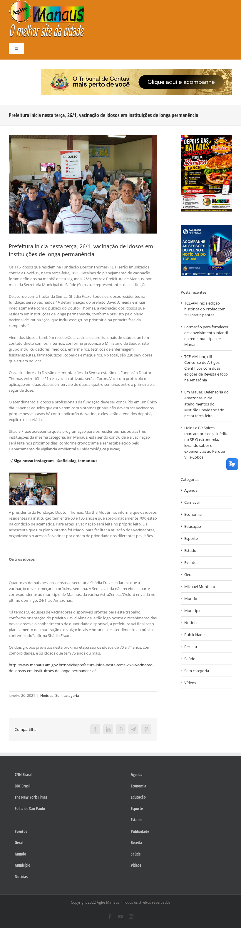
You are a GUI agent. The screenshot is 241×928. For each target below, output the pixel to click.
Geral (188, 574)
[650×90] (136, 70)
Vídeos (190, 682)
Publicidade (194, 634)
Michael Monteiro (199, 586)
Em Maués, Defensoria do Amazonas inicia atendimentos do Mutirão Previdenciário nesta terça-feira (206, 403)
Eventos (191, 562)
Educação (192, 526)
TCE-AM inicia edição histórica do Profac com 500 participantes (204, 308)
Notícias (46, 695)
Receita (190, 646)
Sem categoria (67, 695)
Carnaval (192, 502)
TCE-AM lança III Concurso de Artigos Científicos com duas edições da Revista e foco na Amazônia (206, 368)
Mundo (190, 598)
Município (193, 610)
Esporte (191, 538)
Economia (193, 514)
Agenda (191, 490)
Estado (190, 550)
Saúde (189, 658)
